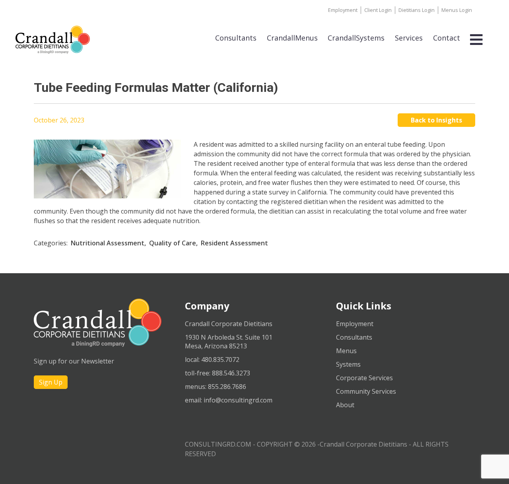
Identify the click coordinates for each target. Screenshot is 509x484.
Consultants (235, 38)
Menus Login (456, 10)
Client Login (378, 10)
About (345, 404)
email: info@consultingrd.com (228, 400)
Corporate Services (364, 377)
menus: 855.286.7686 (215, 386)
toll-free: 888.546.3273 (217, 373)
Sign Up (50, 382)
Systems (348, 364)
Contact (446, 38)
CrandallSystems (356, 38)
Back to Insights (436, 120)
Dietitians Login (416, 10)
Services (409, 38)
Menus (346, 350)
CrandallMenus (292, 38)
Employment (342, 10)
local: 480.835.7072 (212, 359)
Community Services (366, 391)
